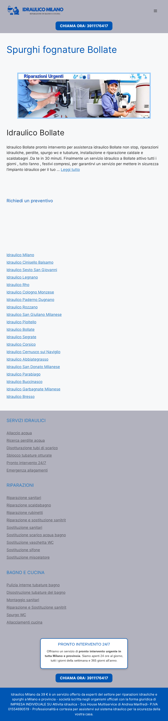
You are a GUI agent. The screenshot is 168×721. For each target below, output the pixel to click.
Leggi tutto (70, 169)
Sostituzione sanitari (24, 527)
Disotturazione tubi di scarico (32, 448)
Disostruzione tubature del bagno (36, 592)
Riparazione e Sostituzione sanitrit (36, 607)
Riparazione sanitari (24, 498)
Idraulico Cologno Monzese (30, 292)
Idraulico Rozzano (22, 307)
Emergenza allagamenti (27, 470)
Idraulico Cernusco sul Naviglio (33, 352)
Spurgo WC (16, 615)
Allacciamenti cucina (24, 622)
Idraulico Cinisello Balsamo (30, 262)
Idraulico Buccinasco (24, 381)
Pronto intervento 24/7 (26, 463)
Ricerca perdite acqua (26, 440)
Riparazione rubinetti (25, 512)
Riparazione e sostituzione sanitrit (36, 520)
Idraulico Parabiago (23, 374)
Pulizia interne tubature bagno (33, 585)
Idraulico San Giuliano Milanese (34, 314)
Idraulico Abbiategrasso (27, 359)
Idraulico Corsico (21, 344)
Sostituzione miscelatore (28, 557)
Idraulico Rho (18, 285)
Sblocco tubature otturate (29, 455)
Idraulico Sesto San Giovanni (32, 270)
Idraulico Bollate (35, 132)
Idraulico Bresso (21, 396)
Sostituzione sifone (23, 550)
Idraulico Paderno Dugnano (30, 299)
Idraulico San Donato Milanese (33, 367)
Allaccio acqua (19, 433)
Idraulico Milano (20, 255)
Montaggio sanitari (23, 600)
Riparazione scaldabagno (29, 505)
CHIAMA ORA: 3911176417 (84, 26)
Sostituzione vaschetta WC (30, 542)
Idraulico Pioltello (21, 322)
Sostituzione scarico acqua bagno (36, 535)
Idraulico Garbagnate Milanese (33, 389)
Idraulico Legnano (22, 277)
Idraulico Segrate (21, 337)
